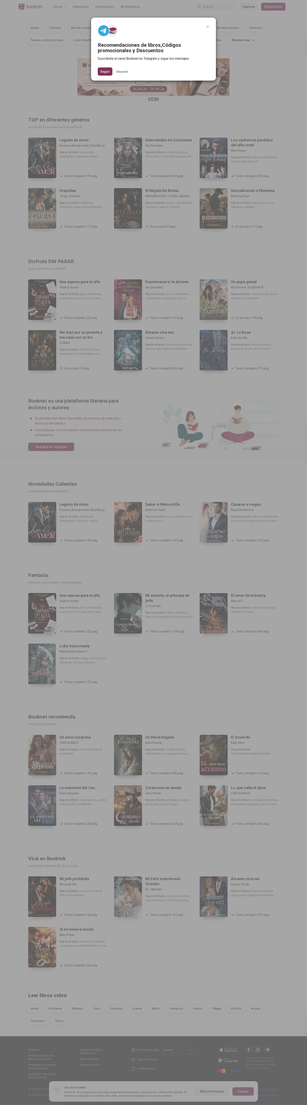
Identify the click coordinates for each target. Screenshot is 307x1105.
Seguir (105, 71)
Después (122, 71)
